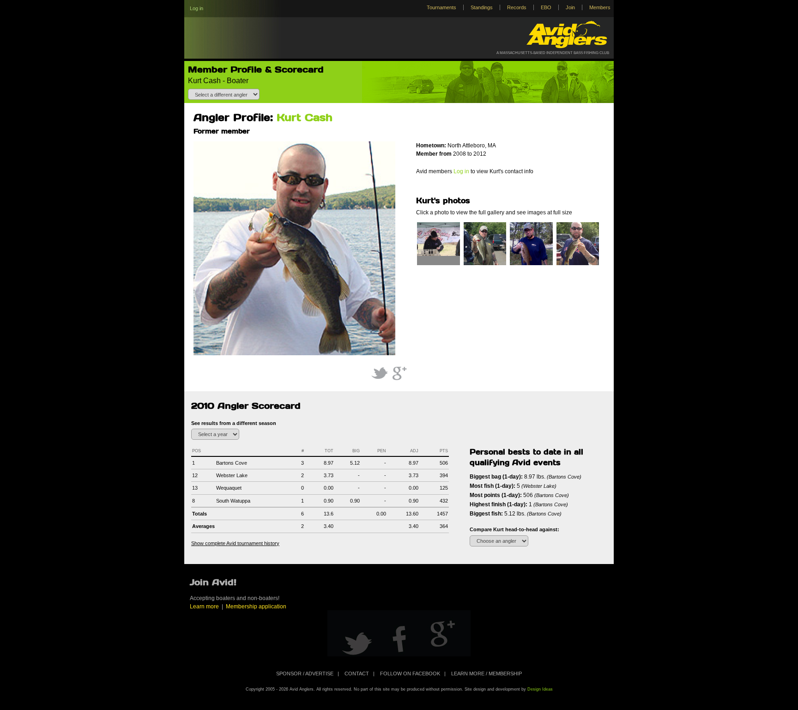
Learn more (204, 606)
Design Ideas (540, 689)
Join (570, 7)
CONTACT (357, 673)
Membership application (256, 606)
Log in (196, 8)
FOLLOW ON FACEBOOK (410, 673)
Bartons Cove (231, 463)
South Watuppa (233, 501)
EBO (546, 7)
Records (516, 7)
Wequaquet (229, 488)
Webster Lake (232, 475)
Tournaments (441, 7)
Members (600, 7)
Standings (482, 7)
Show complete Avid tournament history (235, 543)
